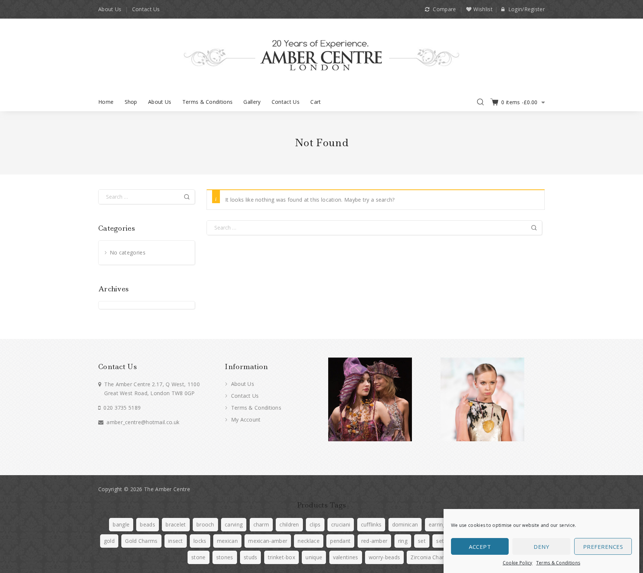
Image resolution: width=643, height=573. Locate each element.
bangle (121, 524)
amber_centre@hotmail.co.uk (142, 422)
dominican (405, 524)
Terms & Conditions (558, 563)
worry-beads (384, 557)
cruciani (340, 524)
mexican (227, 540)
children (289, 524)
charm (261, 524)
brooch (205, 524)
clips (315, 524)
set (422, 540)
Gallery (251, 101)
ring (402, 540)
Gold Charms (141, 540)
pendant (340, 540)
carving (234, 524)
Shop (131, 101)
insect (175, 540)
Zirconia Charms (431, 557)
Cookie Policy (517, 563)
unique (313, 557)
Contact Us (146, 9)
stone (198, 557)
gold (109, 540)
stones (224, 557)
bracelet (176, 524)
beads (147, 524)
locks (200, 540)
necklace (308, 540)
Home (105, 101)
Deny (541, 546)
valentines (345, 557)
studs (250, 557)
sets (441, 540)
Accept (480, 546)
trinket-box (281, 557)
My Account (244, 419)
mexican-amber (267, 540)
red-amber (374, 540)
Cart (315, 101)
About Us (109, 9)
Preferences (603, 546)
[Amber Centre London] (321, 54)
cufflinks (371, 524)
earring (437, 524)
